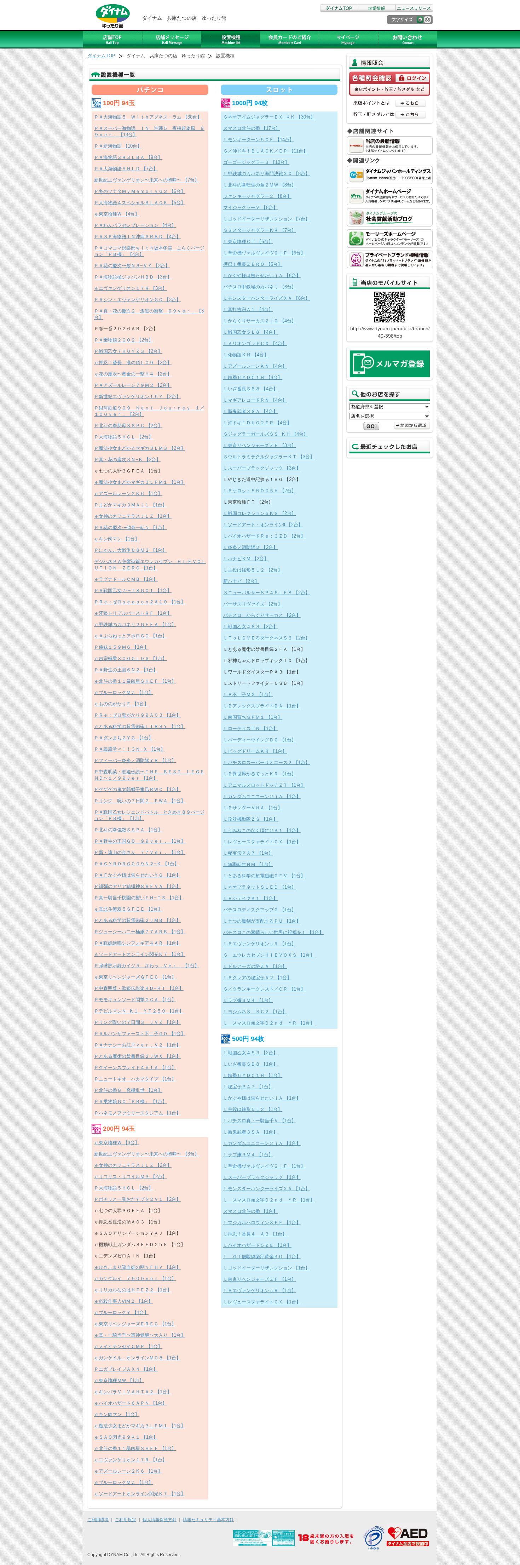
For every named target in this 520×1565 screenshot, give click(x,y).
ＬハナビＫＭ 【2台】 (245, 558)
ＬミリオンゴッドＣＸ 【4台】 (255, 343)
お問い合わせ (407, 39)
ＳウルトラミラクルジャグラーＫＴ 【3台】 (268, 456)
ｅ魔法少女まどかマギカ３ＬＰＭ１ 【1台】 (139, 482)
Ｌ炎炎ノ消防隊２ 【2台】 (250, 547)
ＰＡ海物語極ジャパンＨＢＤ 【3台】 (133, 277)
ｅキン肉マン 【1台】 (116, 538)
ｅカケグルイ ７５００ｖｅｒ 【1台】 (135, 1278)
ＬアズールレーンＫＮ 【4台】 (255, 366)
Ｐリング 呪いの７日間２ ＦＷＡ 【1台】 (139, 800)
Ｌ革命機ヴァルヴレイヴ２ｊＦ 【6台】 (264, 253)
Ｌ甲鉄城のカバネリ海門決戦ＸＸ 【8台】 (266, 173)
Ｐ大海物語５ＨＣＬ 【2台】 (123, 437)
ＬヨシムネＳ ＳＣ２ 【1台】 (255, 1011)
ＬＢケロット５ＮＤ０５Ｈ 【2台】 (259, 490)
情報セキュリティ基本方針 (208, 1519)
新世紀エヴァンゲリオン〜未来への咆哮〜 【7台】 (146, 180)
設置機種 (230, 39)
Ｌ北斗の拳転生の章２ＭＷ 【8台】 (259, 185)
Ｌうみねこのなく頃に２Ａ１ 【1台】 (262, 830)
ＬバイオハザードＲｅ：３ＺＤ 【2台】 (264, 536)
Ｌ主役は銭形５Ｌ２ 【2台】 (252, 570)
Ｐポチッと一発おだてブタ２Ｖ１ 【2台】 (137, 1199)
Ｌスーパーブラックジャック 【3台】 (262, 468)
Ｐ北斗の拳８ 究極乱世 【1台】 (128, 1090)
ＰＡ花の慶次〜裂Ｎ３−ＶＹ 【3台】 (132, 265)
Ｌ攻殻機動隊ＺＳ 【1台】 (250, 819)
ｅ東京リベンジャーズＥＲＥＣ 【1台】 (135, 1323)
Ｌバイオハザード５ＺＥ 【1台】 (257, 1245)
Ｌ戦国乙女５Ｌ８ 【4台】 (250, 332)
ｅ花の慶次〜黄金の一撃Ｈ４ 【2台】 (133, 374)
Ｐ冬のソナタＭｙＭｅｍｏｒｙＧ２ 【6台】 (139, 191)
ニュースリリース (414, 8)
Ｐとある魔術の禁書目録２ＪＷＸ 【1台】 (137, 1056)
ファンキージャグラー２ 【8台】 (257, 196)
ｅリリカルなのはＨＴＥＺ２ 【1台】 (133, 1289)
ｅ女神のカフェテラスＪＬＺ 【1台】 (133, 516)
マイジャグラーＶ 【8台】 (250, 207)
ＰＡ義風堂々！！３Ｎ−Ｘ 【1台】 (129, 749)
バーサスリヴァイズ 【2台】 (252, 604)
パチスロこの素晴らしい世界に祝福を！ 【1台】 (273, 932)
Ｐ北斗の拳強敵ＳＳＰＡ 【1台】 (128, 829)
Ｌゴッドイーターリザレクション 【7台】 (266, 219)
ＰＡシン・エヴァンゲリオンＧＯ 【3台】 (137, 299)
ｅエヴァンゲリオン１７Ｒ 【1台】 (130, 1459)
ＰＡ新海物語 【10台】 (118, 146)
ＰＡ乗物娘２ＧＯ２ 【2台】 (123, 340)
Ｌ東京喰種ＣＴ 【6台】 (248, 241)
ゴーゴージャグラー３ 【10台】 (256, 162)
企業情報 (376, 8)
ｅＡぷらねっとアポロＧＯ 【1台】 (130, 635)
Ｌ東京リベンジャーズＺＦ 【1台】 (259, 1279)
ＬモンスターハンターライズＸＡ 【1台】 (266, 1188)
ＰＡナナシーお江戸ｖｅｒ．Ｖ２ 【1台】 (137, 1045)
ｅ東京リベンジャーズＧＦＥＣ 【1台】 (135, 977)
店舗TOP (113, 39)
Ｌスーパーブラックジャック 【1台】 (262, 1177)
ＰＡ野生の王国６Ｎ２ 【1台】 (126, 669)
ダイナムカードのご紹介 (289, 39)
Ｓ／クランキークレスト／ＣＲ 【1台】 (264, 989)
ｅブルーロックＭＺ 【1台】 (123, 692)
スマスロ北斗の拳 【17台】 (251, 128)
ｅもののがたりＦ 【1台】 (121, 703)
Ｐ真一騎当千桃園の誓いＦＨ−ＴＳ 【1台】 (139, 897)
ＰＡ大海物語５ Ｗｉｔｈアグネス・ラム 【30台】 (148, 117)
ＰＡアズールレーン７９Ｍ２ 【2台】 (133, 385)
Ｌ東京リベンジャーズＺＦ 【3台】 (259, 445)
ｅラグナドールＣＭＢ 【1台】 (126, 579)
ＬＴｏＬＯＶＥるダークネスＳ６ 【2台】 (266, 638)
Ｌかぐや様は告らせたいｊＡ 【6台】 (262, 275)
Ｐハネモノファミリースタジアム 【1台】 (137, 1113)
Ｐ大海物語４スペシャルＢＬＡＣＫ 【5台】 (139, 202)
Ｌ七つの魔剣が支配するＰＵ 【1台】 (262, 921)
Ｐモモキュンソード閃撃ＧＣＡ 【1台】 (135, 999)
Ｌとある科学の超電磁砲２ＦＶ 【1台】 (264, 875)
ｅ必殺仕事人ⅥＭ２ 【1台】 (123, 1301)
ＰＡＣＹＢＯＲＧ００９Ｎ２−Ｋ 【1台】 (136, 863)
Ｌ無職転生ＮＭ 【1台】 (248, 864)
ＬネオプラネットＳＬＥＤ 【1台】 (259, 887)
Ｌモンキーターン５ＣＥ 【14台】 (258, 139)
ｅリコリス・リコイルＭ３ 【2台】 (130, 1176)
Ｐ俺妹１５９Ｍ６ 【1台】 (121, 647)
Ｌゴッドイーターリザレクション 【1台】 (266, 1268)
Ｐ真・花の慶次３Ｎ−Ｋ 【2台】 (127, 459)
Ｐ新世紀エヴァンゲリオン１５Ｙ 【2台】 (137, 396)
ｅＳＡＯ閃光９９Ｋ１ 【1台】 (126, 1437)
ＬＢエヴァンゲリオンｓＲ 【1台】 (259, 943)
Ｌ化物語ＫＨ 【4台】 (245, 354)
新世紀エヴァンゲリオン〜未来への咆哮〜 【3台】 (146, 1154)
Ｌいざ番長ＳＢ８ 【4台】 (250, 388)
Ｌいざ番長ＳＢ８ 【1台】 (250, 1064)
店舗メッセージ (172, 39)
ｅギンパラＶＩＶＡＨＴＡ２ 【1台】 (133, 1391)
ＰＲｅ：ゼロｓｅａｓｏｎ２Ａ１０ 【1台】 (139, 601)
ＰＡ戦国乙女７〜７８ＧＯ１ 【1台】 (133, 590)
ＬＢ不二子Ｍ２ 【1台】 (248, 694)
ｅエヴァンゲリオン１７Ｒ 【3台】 (130, 288)
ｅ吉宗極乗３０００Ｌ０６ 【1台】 (130, 658)
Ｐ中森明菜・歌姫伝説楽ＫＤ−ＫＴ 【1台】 (139, 988)
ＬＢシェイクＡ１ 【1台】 (250, 898)
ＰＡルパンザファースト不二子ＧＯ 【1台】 (139, 1033)
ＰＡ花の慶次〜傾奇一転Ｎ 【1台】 (130, 527)
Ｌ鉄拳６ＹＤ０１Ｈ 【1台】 (252, 1075)
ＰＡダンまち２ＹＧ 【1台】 (123, 737)
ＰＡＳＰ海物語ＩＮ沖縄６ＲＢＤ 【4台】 (137, 236)
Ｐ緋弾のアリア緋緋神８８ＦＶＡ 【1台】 (137, 886)
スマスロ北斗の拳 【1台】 (250, 1211)
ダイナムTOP (339, 8)
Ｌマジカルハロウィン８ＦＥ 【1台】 (262, 1222)
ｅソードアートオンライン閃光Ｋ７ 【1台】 (139, 954)
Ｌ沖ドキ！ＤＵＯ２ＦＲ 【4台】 (257, 422)
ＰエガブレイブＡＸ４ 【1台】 (126, 1369)
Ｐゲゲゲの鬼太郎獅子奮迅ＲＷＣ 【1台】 (137, 789)
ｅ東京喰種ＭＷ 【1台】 (119, 1380)
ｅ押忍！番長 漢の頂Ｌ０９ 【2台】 (133, 362)
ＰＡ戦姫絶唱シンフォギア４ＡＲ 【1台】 (137, 943)
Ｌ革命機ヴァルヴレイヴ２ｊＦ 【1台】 (264, 1166)
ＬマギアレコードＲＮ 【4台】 (255, 400)
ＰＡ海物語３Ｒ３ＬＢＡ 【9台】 (128, 157)
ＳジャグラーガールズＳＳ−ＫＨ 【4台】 (265, 434)
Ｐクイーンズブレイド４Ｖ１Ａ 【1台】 (135, 1067)
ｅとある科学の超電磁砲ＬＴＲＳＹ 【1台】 (139, 726)
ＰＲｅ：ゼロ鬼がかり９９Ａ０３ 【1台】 (137, 715)
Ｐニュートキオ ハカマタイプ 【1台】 (135, 1079)
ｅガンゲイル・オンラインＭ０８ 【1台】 (137, 1357)
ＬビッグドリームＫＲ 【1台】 (255, 751)
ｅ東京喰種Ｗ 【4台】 (116, 214)
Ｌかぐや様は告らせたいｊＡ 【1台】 (262, 1098)
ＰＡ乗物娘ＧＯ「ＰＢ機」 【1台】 (130, 1101)
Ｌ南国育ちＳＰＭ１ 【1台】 (252, 717)
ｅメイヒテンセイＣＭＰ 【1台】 (128, 1346)
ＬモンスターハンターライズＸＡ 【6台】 (266, 298)
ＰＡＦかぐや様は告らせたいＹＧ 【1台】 (137, 875)
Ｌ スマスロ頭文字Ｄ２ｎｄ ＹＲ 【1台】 (268, 1023)
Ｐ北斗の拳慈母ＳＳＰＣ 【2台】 (128, 425)
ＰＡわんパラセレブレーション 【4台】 (135, 225)
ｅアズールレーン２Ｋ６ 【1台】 (128, 493)
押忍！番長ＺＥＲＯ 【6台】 (252, 264)
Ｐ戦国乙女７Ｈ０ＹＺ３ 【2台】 (128, 351)
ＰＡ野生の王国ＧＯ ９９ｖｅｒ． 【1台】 (139, 841)
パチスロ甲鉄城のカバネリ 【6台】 (259, 287)
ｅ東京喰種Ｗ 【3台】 (116, 1142)
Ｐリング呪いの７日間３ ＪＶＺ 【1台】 (137, 1022)
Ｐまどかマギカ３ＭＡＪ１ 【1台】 (130, 505)
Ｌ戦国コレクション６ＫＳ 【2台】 (259, 513)
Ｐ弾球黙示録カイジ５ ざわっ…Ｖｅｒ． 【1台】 (146, 965)
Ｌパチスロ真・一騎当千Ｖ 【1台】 (259, 1120)
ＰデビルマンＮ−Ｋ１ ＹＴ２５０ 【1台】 (139, 1011)
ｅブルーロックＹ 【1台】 (121, 1312)
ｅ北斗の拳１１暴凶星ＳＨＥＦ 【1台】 (135, 681)
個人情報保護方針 (160, 1519)
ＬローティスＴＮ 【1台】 (250, 728)
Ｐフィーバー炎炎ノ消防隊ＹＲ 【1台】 (135, 760)
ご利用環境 (98, 1519)
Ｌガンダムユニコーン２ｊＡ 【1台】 (262, 796)
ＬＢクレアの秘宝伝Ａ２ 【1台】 (257, 977)
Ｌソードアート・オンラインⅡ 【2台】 (263, 524)
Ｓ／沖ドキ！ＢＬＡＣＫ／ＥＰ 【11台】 (265, 151)
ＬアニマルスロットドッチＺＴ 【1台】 (264, 785)
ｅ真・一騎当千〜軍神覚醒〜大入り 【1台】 (139, 1335)
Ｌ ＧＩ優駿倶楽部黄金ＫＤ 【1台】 (262, 1256)
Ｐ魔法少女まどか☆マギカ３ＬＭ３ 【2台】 (139, 448)
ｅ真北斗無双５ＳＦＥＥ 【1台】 (128, 909)
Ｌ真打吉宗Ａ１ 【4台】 (248, 309)
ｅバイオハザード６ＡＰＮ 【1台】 (130, 1403)
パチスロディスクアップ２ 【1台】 (259, 909)
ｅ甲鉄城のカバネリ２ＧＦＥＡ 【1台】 (135, 624)
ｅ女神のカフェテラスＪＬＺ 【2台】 (133, 1165)
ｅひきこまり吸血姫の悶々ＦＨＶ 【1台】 (137, 1267)
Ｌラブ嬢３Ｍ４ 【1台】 (248, 1000)
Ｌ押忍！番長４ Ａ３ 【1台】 (255, 1234)
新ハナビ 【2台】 (241, 581)
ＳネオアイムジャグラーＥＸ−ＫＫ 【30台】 (269, 117)
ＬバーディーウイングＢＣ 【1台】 (259, 740)
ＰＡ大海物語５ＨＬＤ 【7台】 (126, 168)
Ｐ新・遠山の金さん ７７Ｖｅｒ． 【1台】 (139, 852)
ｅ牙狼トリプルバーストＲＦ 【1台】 (133, 613)
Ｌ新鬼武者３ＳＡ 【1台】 (250, 1132)
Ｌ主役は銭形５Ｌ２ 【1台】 (252, 1109)
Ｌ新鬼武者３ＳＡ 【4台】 (250, 411)
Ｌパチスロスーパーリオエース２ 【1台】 (266, 762)
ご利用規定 (125, 1519)
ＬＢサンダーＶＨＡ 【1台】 (252, 807)
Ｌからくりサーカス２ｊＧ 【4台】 (259, 320)
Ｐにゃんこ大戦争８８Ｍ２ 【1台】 (130, 550)
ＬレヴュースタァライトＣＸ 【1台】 (262, 841)
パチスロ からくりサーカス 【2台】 (262, 615)
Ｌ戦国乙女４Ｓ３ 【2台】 (250, 626)
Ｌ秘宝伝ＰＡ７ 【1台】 (248, 853)
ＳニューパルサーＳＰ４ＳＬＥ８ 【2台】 (266, 592)
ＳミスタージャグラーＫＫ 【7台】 (259, 230)
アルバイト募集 (348, 39)
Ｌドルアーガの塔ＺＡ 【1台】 (255, 966)
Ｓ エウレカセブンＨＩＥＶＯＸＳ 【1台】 (268, 955)
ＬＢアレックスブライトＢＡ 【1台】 (262, 706)
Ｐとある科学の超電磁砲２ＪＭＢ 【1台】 (137, 920)
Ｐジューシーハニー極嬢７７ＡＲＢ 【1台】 (139, 931)
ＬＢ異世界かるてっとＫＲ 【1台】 (259, 773)
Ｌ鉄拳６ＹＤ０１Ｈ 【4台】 (252, 377)
